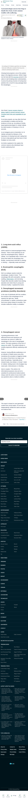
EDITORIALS (3, 591)
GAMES (2, 632)
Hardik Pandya (4, 477)
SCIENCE (3, 583)
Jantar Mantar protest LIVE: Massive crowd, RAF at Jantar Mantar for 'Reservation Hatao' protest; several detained (20, 738)
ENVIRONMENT (4, 580)
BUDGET (3, 576)
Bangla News (17, 676)
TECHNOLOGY (4, 598)
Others (2, 609)
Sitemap (2, 754)
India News (18, 5)
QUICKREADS (4, 624)
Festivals (16, 546)
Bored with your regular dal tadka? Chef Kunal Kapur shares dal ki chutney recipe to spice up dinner (20, 691)
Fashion (2, 546)
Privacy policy (4, 749)
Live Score (3, 471)
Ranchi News (4, 506)
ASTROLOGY (4, 524)
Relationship (3, 551)
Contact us (12, 747)
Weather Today (13, 749)
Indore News (3, 496)
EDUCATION (4, 530)
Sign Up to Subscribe (14, 445)
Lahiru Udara (17, 482)
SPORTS (3, 602)
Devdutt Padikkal (18, 474)
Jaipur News (16, 496)
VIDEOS (2, 572)
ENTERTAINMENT (5, 510)
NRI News (3, 681)
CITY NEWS (3, 486)
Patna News (3, 504)
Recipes (15, 549)
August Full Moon (18, 652)
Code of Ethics (22, 752)
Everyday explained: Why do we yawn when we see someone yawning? (20, 698)
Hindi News (16, 678)
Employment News (18, 535)
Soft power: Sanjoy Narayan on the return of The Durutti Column (20, 705)
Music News (3, 515)
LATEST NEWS (4, 454)
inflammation (10, 279)
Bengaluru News (4, 488)
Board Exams (17, 532)
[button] (2, 2)
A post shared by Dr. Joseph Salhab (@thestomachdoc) (14, 191)
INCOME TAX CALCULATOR (7, 640)
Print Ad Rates (13, 752)
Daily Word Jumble (5, 637)
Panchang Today (4, 654)
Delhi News (3, 493)
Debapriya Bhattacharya (11, 415)
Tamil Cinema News (18, 515)
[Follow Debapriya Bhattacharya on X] (13, 18)
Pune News (16, 504)
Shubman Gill (4, 474)
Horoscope (3, 526)
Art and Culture (4, 544)
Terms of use (22, 747)
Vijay (2, 647)
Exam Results (4, 537)
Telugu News (3, 678)
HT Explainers (17, 681)
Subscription (3, 752)
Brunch (15, 544)
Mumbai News (4, 501)
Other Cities (16, 506)
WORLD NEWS (4, 458)
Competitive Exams (5, 535)
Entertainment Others (19, 520)
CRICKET (3, 465)
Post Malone (17, 647)
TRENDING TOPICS (5, 666)
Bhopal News (17, 488)
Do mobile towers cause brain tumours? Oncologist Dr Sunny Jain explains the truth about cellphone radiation (6, 724)
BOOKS (2, 613)
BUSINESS (3, 565)
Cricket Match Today (18, 468)
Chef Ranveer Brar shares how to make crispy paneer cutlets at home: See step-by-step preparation (6, 691)
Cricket (12, 5)
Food (4, 424)
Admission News (4, 532)
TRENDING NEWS (5, 644)
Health (2, 549)
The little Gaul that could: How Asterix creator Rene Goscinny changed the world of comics (20, 716)
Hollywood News (18, 512)
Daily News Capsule (5, 441)
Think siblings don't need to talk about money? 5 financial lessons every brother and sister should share (6, 699)
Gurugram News (17, 493)
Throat (8, 424)
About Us (3, 747)
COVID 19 (3, 628)
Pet (1, 554)
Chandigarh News (5, 491)
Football (16, 604)
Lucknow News (17, 498)
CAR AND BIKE (4, 594)
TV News (16, 517)
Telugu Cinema (17, 673)
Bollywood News (4, 512)
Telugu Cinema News (5, 517)
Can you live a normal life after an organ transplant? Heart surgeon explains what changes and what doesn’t (6, 707)
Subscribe (24, 1)
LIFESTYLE (3, 541)
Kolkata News (4, 498)
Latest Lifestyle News (7, 686)
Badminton (3, 604)
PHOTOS (3, 569)
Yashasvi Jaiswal (17, 477)
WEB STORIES (4, 557)
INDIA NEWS (4, 462)
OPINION (3, 587)
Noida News (16, 501)
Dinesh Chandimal (5, 482)
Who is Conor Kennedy (6, 649)
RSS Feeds (12, 754)
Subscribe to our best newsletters (14, 438)
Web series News (4, 520)
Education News (17, 537)
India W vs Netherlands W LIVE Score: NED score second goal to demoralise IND (6, 737)
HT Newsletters (22, 749)
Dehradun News (17, 491)
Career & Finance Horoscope (20, 649)
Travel (15, 551)
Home (2, 5)
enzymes (16, 77)
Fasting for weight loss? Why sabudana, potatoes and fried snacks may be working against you (20, 724)
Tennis (15, 607)
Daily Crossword (17, 634)
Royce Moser (4, 662)
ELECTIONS (3, 620)
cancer (3, 345)
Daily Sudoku (4, 634)
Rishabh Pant (4, 480)
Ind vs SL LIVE (17, 480)
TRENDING (3, 561)
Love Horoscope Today (6, 652)
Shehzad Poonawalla (18, 658)
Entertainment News (5, 676)
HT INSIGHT (3, 617)
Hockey (2, 607)
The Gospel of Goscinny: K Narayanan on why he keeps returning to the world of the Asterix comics (6, 716)
